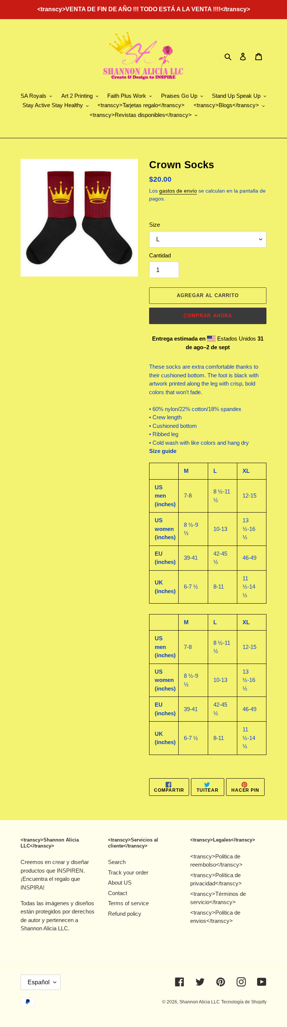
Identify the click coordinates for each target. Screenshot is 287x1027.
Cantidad (160, 255)
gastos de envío (178, 191)
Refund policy (124, 913)
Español (39, 982)
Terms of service (128, 903)
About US (120, 882)
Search (117, 862)
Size (154, 224)
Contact (117, 893)
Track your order (128, 872)
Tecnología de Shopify (243, 1002)
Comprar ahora (207, 315)
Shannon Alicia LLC (199, 1002)
